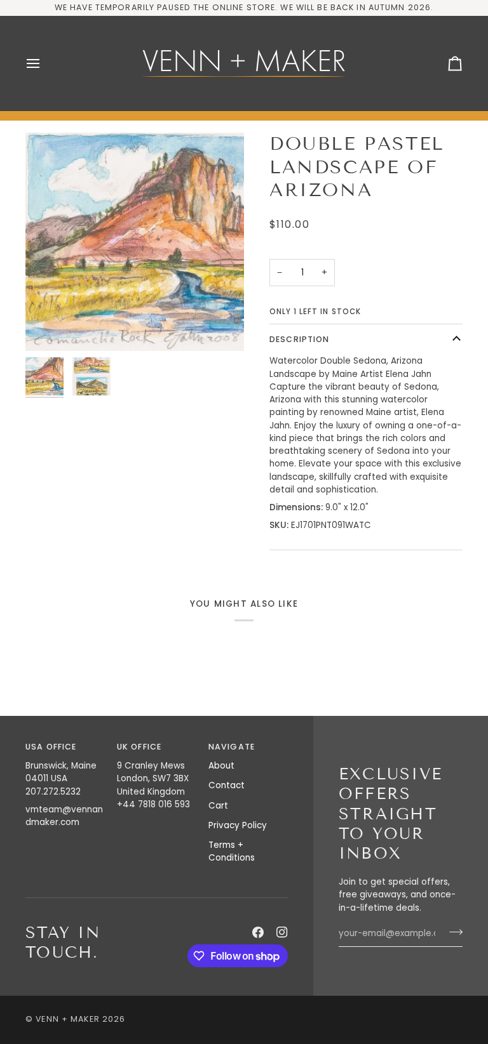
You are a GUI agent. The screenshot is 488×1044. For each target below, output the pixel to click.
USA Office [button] (50, 746)
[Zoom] (134, 242)
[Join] (452, 932)
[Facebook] (258, 932)
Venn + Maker (68, 1019)
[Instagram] (282, 932)
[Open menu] (44, 63)
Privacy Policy (237, 825)
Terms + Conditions (231, 851)
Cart (218, 806)
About (221, 766)
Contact (226, 785)
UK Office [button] (139, 746)
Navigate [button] (231, 746)
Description (299, 339)
